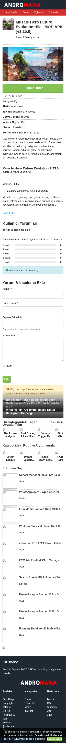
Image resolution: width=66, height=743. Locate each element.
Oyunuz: (8, 365)
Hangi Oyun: (10, 303)
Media (28, 706)
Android (51, 699)
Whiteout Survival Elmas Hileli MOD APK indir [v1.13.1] (41, 526)
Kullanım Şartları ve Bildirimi (8, 726)
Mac (49, 710)
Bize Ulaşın (9, 699)
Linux (49, 714)
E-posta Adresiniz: (13, 317)
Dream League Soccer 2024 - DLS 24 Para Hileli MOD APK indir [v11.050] (41, 594)
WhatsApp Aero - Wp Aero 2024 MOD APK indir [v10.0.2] (41, 492)
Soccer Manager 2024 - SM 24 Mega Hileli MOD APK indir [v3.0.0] (41, 475)
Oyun (25, 12)
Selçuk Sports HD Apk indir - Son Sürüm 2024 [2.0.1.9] (41, 577)
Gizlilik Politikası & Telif (9, 714)
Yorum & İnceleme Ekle (16, 229)
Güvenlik (53, 12)
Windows (52, 706)
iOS (49, 703)
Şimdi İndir (34, 88)
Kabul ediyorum (54, 739)
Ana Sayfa (11, 12)
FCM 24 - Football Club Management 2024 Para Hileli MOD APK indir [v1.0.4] (41, 560)
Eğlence (38, 12)
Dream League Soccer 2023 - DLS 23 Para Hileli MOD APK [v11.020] (41, 611)
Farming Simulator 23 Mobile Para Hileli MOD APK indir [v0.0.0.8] (41, 628)
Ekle (6, 379)
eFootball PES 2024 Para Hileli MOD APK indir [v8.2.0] (41, 543)
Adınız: (7, 288)
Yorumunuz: (10, 335)
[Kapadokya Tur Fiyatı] (4, 647)
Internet (29, 710)
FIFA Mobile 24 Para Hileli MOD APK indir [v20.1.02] (41, 509)
